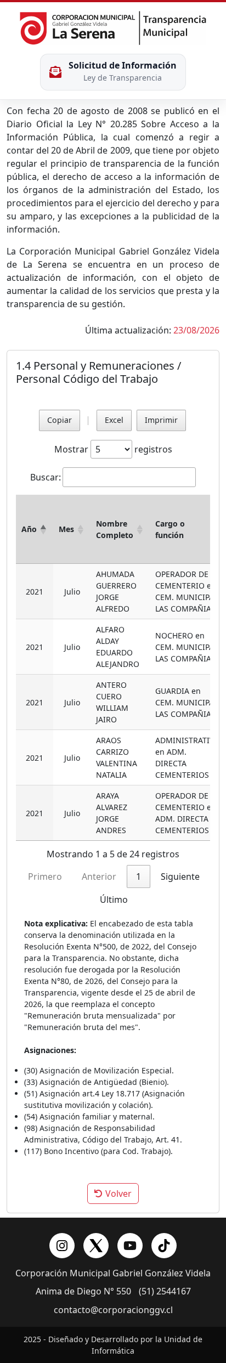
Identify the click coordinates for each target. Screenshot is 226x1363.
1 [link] (138, 876)
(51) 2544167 (165, 1291)
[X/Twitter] (96, 1245)
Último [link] (114, 899)
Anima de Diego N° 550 (83, 1291)
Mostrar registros (113, 449)
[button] (43, 529)
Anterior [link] (99, 876)
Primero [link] (45, 876)
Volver (117, 1193)
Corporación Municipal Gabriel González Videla (113, 1273)
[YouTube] (130, 1245)
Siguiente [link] (180, 876)
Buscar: (45, 477)
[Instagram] (62, 1245)
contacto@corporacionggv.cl (113, 1310)
